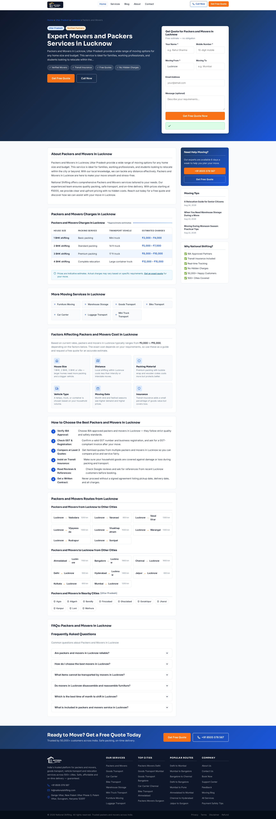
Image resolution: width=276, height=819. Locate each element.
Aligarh (73, 601)
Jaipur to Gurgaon (179, 803)
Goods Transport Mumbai (151, 771)
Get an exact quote (153, 273)
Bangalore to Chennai (181, 776)
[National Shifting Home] (55, 4)
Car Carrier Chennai (148, 786)
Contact (149, 4)
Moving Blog (208, 792)
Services (115, 4)
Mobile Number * (204, 44)
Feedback (207, 787)
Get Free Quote (218, 4)
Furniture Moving (66, 304)
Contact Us (207, 771)
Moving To (201, 60)
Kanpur (60, 608)
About (137, 4)
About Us (206, 765)
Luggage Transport (97, 314)
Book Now (207, 776)
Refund (225, 815)
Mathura (89, 608)
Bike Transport (156, 304)
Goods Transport (127, 304)
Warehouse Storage (98, 304)
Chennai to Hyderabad (181, 798)
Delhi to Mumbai (178, 765)
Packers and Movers (116, 765)
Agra (58, 601)
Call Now (200, 4)
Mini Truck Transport (124, 315)
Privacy (194, 815)
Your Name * (171, 44)
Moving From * (172, 60)
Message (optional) (175, 93)
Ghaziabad (126, 601)
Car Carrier (63, 314)
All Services (208, 798)
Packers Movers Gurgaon (151, 800)
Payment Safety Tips (212, 803)
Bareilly (89, 601)
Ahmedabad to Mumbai (182, 792)
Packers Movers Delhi (149, 765)
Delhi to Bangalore (179, 782)
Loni (74, 608)
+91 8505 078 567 (205, 171)
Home (103, 4)
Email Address (172, 77)
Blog (126, 4)
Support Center (209, 782)
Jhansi (163, 601)
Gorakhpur (145, 601)
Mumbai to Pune (178, 787)
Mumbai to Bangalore (181, 771)
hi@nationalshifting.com (63, 790)
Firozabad (107, 601)
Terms (204, 815)
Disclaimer (214, 815)
